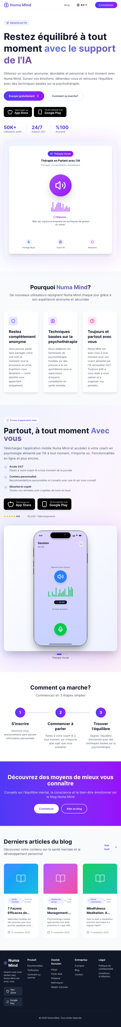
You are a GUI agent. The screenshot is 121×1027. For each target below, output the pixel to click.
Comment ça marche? (65, 96)
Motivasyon (57, 981)
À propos (79, 964)
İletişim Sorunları (59, 985)
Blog (67, 5)
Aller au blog (74, 807)
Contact (79, 973)
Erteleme (55, 977)
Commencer (106, 5)
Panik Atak (56, 972)
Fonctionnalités (35, 964)
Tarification (33, 968)
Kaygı (54, 968)
